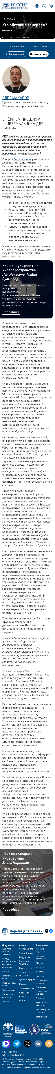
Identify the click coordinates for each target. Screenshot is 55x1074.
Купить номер (25, 968)
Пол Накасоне (22, 159)
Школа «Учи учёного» (41, 992)
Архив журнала (26, 948)
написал (38, 173)
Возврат (23, 984)
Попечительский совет (10, 977)
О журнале (8, 945)
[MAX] (6, 1044)
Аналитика (42, 945)
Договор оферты (27, 979)
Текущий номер (26, 953)
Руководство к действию (43, 1003)
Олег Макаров (15, 97)
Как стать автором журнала (6, 951)
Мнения (7, 30)
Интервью (40, 967)
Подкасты (40, 998)
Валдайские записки (42, 981)
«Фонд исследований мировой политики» (9, 962)
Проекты (41, 987)
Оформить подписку (24, 962)
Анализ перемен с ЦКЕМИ (43, 1011)
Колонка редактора (41, 957)
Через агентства (26, 988)
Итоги (22, 1000)
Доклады (40, 971)
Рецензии (40, 976)
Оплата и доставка (23, 973)
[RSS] (49, 1044)
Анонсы (22, 996)
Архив (22, 945)
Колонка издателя (40, 950)
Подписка (24, 957)
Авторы (5, 971)
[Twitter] (27, 1044)
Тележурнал (41, 1016)
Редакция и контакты (7, 995)
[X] (46, 931)
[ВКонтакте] (51, 931)
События (24, 992)
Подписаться (38, 54)
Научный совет (9, 990)
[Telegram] (17, 1044)
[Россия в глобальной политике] (15, 6)
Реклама (6, 1001)
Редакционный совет (9, 984)
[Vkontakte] (38, 1044)
